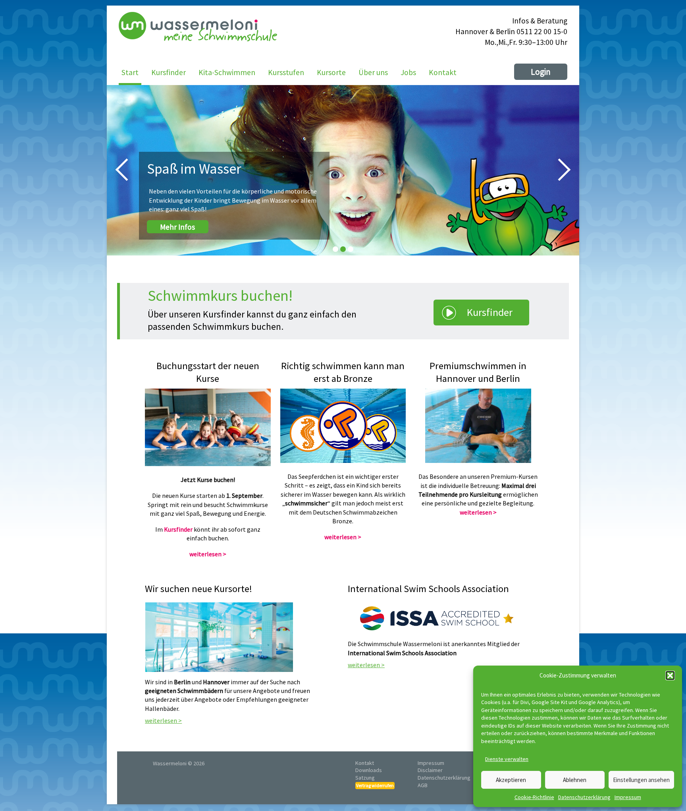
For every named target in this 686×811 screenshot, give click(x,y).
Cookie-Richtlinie (534, 797)
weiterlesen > (207, 554)
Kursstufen (286, 72)
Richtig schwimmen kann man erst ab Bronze (343, 372)
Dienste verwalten (506, 759)
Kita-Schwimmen (226, 72)
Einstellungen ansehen (641, 780)
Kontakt (443, 72)
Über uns (373, 72)
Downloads (368, 770)
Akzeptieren (511, 780)
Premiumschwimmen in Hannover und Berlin (478, 372)
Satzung (365, 777)
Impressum (628, 797)
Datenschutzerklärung (584, 797)
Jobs (408, 72)
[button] (670, 675)
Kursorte (331, 72)
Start (130, 72)
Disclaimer (430, 770)
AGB (423, 785)
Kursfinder (168, 72)
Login (541, 71)
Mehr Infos (177, 226)
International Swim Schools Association (428, 589)
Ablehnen (574, 780)
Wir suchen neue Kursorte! (198, 589)
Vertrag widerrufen (375, 785)
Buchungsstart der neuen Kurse (207, 372)
